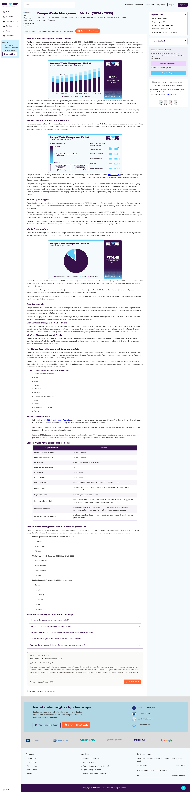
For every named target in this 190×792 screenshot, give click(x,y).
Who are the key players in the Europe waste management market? (55, 639)
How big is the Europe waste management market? (49, 620)
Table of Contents (44, 31)
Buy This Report (168, 73)
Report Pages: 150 (159, 22)
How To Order (32, 762)
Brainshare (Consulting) (91, 759)
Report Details (157, 15)
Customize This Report (168, 63)
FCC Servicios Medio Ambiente (58, 420)
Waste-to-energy (114, 175)
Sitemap (30, 774)
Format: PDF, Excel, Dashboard (162, 25)
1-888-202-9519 (161, 771)
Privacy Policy (32, 766)
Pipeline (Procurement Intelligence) (96, 766)
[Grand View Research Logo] (10, 5)
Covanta (48, 435)
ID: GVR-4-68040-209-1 (160, 18)
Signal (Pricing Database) (92, 770)
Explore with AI (9, 54)
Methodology (68, 31)
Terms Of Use (32, 770)
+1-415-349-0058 (145, 771)
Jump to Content (158, 41)
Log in (171, 5)
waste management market (107, 221)
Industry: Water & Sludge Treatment (164, 32)
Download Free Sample (89, 31)
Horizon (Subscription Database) (95, 774)
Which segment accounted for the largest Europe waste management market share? (62, 633)
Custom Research (89, 762)
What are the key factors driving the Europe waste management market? (57, 645)
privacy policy (171, 94)
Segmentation (57, 31)
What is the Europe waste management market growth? (51, 626)
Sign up (183, 5)
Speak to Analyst (133, 682)
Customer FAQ (32, 759)
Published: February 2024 (161, 29)
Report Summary (30, 31)
